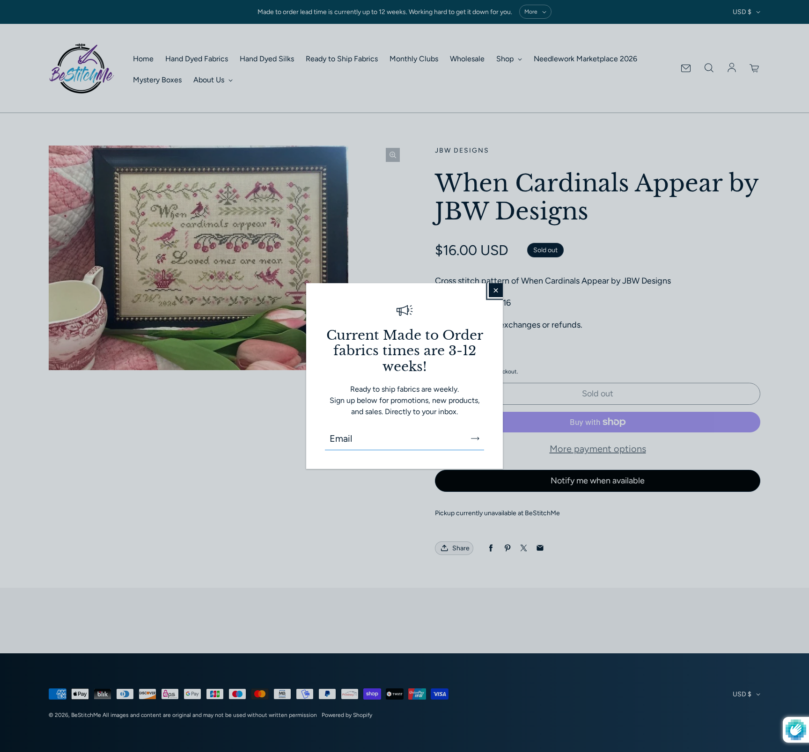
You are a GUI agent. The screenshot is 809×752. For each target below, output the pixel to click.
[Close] (496, 290)
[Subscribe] (475, 438)
